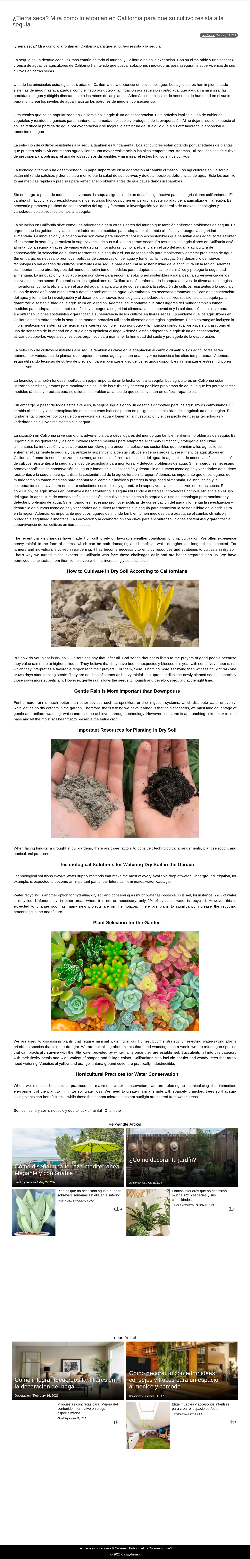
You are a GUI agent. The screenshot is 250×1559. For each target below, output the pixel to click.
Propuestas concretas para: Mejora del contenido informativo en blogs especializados (87, 1408)
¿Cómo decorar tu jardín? (162, 1160)
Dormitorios (178, 1414)
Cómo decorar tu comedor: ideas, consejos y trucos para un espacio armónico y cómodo (173, 1380)
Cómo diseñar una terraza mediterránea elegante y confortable (67, 1169)
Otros (60, 1418)
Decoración (23, 1395)
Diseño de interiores (182, 1205)
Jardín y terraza (25, 1182)
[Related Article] (68, 1157)
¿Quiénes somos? (159, 1548)
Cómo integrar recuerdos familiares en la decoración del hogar (65, 1383)
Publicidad (136, 1548)
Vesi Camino (208, 35)
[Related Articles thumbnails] (33, 1259)
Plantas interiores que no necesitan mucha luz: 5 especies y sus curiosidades (199, 1195)
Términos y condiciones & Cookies (102, 1548)
